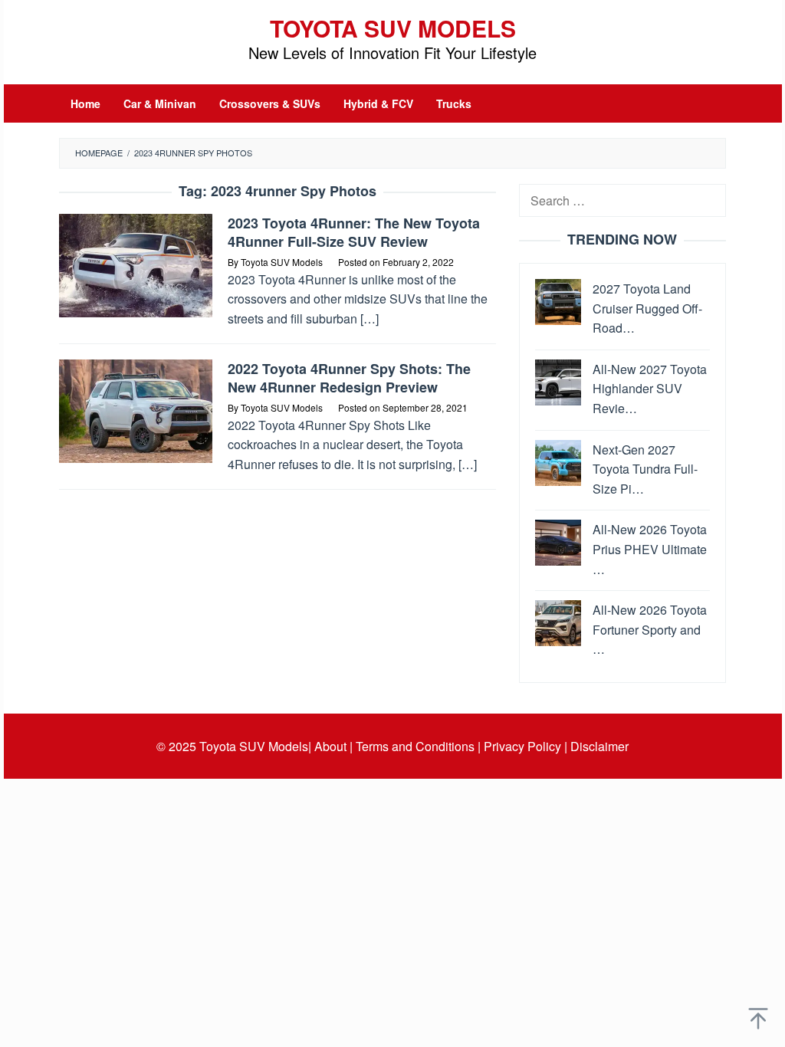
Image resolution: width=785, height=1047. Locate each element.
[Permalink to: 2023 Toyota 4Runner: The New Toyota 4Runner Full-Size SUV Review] (135, 264)
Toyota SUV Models (393, 27)
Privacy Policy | (525, 746)
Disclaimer (599, 746)
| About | (330, 746)
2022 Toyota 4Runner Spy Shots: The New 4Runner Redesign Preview (349, 378)
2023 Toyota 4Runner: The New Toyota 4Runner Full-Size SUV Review (354, 232)
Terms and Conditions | (418, 746)
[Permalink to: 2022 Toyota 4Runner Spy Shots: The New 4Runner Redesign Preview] (135, 409)
